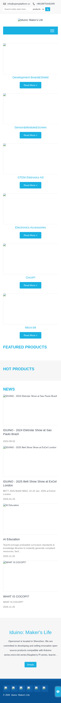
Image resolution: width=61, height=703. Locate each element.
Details (30, 664)
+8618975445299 (45, 3)
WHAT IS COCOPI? (16, 596)
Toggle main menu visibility (52, 30)
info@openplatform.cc (18, 3)
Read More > (30, 85)
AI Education (11, 539)
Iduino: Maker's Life (30, 632)
